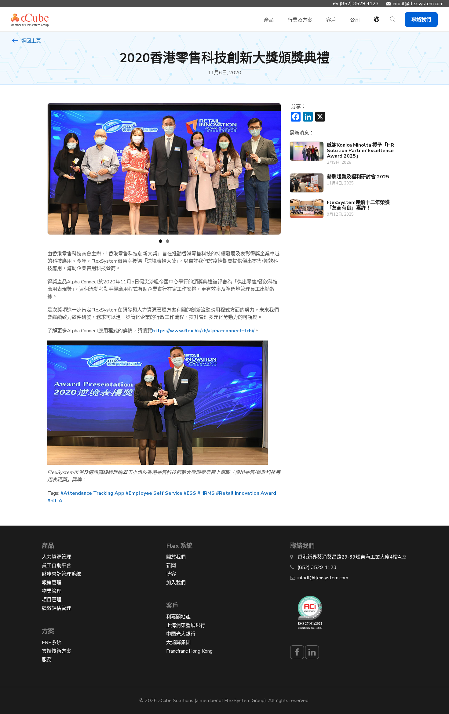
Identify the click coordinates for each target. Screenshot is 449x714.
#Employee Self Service (154, 493)
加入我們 (176, 582)
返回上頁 (30, 41)
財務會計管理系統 (61, 574)
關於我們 (176, 557)
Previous (38, 169)
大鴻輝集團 (178, 642)
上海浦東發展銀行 (185, 625)
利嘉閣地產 (178, 617)
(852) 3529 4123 (359, 3)
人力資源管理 (56, 557)
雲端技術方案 (56, 651)
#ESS (190, 493)
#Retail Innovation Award (246, 493)
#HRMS (206, 493)
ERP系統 (51, 642)
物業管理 (51, 591)
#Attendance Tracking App (92, 493)
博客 (171, 574)
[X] (320, 117)
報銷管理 (51, 582)
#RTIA (54, 500)
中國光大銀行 (180, 634)
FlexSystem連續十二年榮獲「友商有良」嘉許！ (358, 205)
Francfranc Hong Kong (189, 651)
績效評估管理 (56, 608)
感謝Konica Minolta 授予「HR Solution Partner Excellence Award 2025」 (360, 150)
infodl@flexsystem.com (418, 3)
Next (289, 169)
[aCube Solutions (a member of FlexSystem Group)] (30, 16)
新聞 (171, 565)
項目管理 (51, 599)
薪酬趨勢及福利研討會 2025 (358, 176)
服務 (47, 659)
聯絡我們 (421, 19)
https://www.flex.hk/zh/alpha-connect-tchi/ (203, 330)
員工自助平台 (56, 565)
